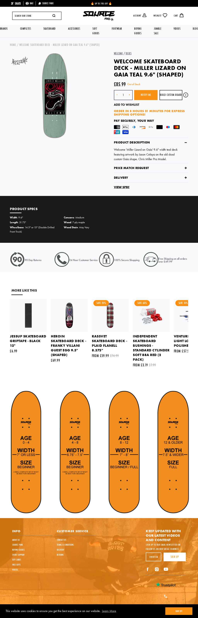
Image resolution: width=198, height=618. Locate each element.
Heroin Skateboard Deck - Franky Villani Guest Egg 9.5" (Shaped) (68, 345)
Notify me (146, 95)
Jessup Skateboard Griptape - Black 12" (28, 341)
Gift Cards (16, 559)
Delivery (121, 178)
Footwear (117, 29)
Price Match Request (131, 168)
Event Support (18, 554)
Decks (128, 53)
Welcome (118, 53)
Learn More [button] (109, 611)
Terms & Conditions (65, 544)
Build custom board (171, 95)
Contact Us (61, 540)
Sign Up (175, 557)
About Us (16, 540)
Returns (60, 554)
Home (13, 44)
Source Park (17, 544)
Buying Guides (138, 31)
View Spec (121, 187)
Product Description (132, 142)
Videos (177, 29)
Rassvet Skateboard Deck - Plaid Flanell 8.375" (109, 343)
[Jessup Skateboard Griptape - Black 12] (28, 315)
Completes (25, 29)
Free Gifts (16, 564)
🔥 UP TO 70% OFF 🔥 (101, 3)
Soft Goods (95, 31)
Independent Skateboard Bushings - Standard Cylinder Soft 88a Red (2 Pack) (151, 348)
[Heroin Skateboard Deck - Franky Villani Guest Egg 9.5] (69, 315)
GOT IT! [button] (179, 611)
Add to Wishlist (126, 105)
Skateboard (49, 29)
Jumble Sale (157, 31)
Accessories (74, 29)
